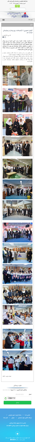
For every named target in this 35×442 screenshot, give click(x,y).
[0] (3, 390)
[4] (21, 394)
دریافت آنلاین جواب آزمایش (25, 418)
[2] (18, 394)
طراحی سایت (22, 440)
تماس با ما (27, 415)
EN (18, 6)
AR (16, 6)
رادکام (17, 440)
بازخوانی (5, 398)
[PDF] (5, 37)
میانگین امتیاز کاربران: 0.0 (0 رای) (19, 390)
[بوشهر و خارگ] (17, 15)
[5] (23, 394)
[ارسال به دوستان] (3, 37)
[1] (16, 394)
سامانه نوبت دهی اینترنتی (14, 415)
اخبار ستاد (5, 418)
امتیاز (30, 394)
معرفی (12, 418)
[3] (19, 394)
